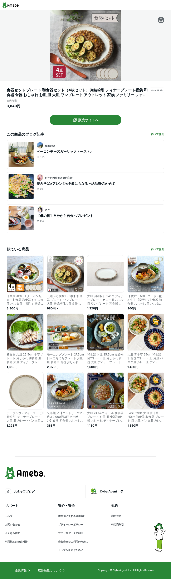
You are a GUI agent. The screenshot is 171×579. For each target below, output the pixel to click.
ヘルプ (9, 515)
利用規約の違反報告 (16, 541)
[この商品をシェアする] (161, 20)
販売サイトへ (88, 120)
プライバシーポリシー (70, 524)
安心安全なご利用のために (73, 541)
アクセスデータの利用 (70, 533)
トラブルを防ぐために (70, 549)
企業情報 (21, 570)
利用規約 (116, 515)
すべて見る (157, 134)
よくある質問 (12, 533)
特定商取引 (117, 524)
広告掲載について (49, 570)
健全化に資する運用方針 (72, 515)
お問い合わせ (12, 524)
